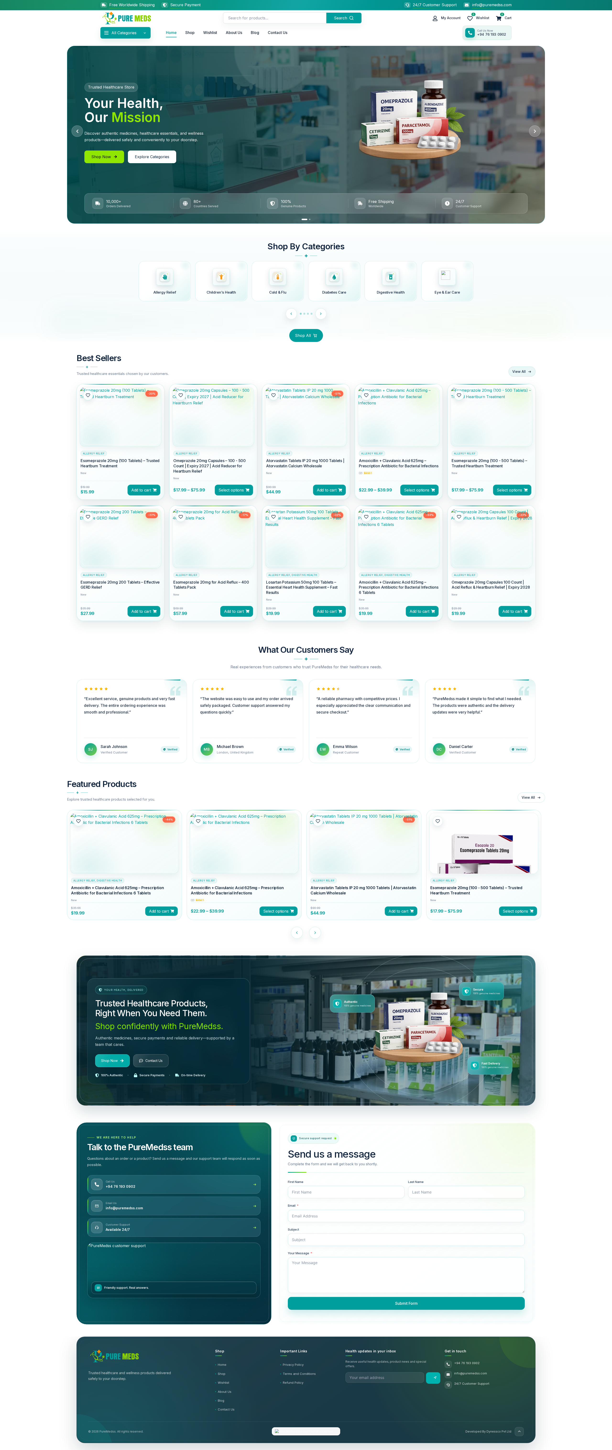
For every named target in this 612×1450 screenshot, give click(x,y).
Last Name (416, 1182)
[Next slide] (535, 131)
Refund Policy (293, 1382)
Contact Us (277, 32)
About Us (234, 32)
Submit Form (406, 1303)
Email (291, 1205)
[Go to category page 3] (310, 314)
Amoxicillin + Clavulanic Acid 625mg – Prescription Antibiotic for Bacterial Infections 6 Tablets (398, 587)
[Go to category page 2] (306, 314)
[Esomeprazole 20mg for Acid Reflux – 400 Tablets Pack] (213, 549)
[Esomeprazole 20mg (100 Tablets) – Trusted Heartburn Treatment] (120, 427)
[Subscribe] (433, 1377)
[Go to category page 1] (301, 314)
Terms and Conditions (299, 1373)
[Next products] (315, 933)
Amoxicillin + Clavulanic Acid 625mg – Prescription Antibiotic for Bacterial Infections (398, 463)
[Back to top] (519, 1431)
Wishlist (210, 32)
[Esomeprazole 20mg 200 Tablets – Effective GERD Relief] (120, 546)
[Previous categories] (289, 313)
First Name (295, 1182)
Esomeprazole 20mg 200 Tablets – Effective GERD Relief (120, 585)
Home (171, 32)
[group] (120, 441)
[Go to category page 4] (313, 314)
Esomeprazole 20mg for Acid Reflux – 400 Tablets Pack (211, 585)
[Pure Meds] (126, 18)
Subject (293, 1229)
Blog (255, 32)
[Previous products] (297, 933)
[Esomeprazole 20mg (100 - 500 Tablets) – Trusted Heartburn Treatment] (491, 427)
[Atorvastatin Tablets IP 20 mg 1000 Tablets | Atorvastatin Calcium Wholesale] (306, 427)
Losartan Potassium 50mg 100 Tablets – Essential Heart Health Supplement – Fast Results (301, 587)
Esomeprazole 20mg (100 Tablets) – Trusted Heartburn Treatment (120, 463)
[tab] (304, 219)
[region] (306, 134)
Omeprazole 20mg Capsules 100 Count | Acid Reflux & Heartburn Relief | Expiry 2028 (491, 585)
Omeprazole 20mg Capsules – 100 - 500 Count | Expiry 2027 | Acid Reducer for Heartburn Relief (209, 466)
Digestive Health (304, 575)
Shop (190, 32)
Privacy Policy (293, 1364)
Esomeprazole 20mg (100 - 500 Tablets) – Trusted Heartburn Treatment (489, 463)
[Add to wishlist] (88, 395)
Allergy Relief (93, 453)
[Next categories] (322, 313)
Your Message (298, 1253)
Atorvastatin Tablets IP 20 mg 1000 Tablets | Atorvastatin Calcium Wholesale (305, 463)
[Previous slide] (77, 131)
